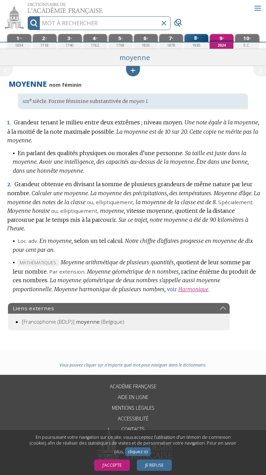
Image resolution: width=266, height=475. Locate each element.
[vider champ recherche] (164, 23)
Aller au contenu (26, 6)
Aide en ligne (133, 397)
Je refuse (154, 465)
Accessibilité (133, 418)
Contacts (133, 429)
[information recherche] (34, 23)
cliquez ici (138, 452)
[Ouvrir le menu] (257, 8)
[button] (133, 71)
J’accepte (112, 465)
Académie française (133, 386)
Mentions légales (133, 408)
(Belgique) (73, 321)
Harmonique (193, 289)
